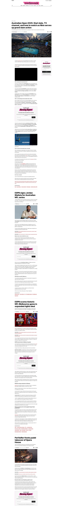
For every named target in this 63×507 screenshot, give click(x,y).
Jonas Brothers (17, 430)
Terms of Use (27, 119)
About (39, 5)
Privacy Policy (32, 119)
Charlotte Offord (30, 428)
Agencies (24, 5)
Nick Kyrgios (28, 186)
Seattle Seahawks (24, 431)
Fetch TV (27, 430)
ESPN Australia (17, 294)
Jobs (37, 5)
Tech (30, 5)
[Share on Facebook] (33, 203)
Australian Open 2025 (34, 186)
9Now (17, 65)
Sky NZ (30, 430)
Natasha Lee (17, 203)
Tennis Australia (23, 186)
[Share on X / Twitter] (49, 31)
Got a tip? (47, 0)
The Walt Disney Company (21, 427)
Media (21, 5)
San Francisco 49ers (18, 428)
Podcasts (35, 5)
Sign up (33, 117)
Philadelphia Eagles (29, 294)
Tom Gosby (17, 311)
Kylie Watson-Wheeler (24, 428)
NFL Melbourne (34, 294)
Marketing (27, 5)
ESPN (15, 328)
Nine (15, 186)
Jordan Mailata (22, 294)
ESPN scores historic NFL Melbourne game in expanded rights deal (28, 234)
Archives (42, 5)
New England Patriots (18, 431)
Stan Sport (32, 159)
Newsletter (50, 0)
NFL (25, 294)
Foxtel (20, 430)
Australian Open (20, 60)
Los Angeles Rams (29, 427)
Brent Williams (19, 186)
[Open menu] (12, 5)
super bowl (16, 295)
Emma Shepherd (14, 31)
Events (32, 5)
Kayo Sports (24, 430)
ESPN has (16, 385)
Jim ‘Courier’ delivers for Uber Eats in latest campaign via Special (27, 472)
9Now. (26, 155)
